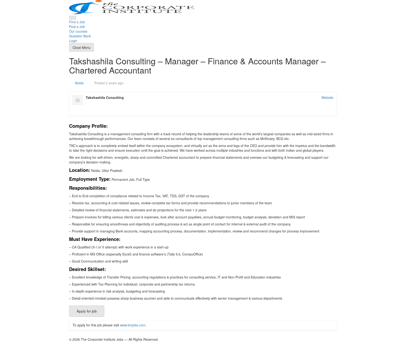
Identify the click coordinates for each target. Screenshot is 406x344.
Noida (79, 83)
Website (327, 97)
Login (73, 40)
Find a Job (77, 21)
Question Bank (80, 36)
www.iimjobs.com (132, 325)
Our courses (78, 31)
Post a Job (77, 26)
